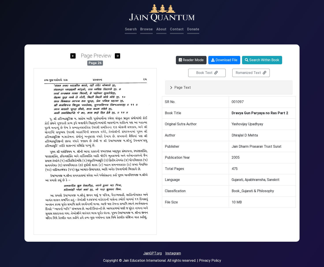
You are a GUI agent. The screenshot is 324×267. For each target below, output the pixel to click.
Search (131, 29)
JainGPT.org (152, 253)
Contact (177, 29)
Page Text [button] (182, 87)
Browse (146, 29)
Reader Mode (193, 60)
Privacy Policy (210, 260)
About (161, 29)
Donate (193, 29)
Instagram (173, 253)
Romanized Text (249, 73)
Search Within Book (263, 60)
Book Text (204, 73)
